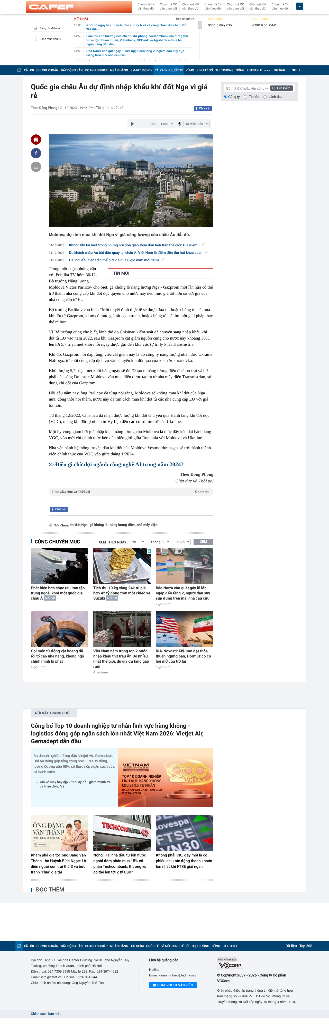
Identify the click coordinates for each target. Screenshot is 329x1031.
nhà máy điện (147, 525)
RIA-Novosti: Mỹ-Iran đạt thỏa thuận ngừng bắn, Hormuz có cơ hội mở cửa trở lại (183, 656)
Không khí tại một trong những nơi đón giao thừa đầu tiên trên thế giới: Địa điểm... (134, 245)
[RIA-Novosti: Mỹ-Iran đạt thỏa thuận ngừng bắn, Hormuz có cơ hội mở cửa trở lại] (184, 629)
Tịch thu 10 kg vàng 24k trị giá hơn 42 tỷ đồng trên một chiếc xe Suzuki (121, 593)
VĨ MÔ (190, 70)
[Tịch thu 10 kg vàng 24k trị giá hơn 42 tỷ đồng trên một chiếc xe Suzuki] (122, 566)
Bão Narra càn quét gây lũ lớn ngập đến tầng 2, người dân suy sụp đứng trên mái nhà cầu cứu (183, 593)
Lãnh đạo (275, 97)
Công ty (234, 97)
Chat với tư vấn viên (175, 985)
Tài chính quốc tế (109, 108)
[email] (36, 167)
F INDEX (294, 70)
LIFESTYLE (254, 70)
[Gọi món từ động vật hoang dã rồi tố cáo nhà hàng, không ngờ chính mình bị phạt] (59, 629)
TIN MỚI (121, 273)
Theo (130, 491)
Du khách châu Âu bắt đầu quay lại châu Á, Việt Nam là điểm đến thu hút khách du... (136, 253)
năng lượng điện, (123, 525)
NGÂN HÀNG (119, 70)
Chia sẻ (204, 108)
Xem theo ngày (112, 542)
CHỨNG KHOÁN (47, 70)
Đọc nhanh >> (185, 19)
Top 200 (305, 946)
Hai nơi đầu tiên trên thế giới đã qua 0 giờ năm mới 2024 (114, 260)
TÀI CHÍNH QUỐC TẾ (169, 70)
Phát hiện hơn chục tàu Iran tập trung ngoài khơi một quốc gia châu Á (58, 593)
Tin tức (254, 97)
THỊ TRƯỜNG (224, 70)
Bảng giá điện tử (50, 28)
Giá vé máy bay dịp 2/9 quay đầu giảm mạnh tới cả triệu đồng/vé (75, 784)
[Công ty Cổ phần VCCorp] (257, 963)
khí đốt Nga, (79, 525)
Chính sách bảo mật (45, 1014)
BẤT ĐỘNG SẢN (72, 70)
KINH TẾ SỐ (205, 70)
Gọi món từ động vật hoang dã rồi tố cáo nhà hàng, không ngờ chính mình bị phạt (57, 656)
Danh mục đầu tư (50, 39)
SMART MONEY (141, 70)
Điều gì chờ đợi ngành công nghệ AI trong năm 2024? (119, 464)
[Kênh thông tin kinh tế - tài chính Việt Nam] (79, 7)
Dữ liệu (279, 70)
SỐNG (240, 70)
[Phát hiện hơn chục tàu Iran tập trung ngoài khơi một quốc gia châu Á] (59, 566)
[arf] (131, 497)
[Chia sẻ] (36, 153)
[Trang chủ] (19, 70)
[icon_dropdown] (299, 6)
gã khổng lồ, (99, 525)
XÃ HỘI (29, 70)
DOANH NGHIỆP (96, 70)
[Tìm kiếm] (281, 88)
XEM (203, 542)
